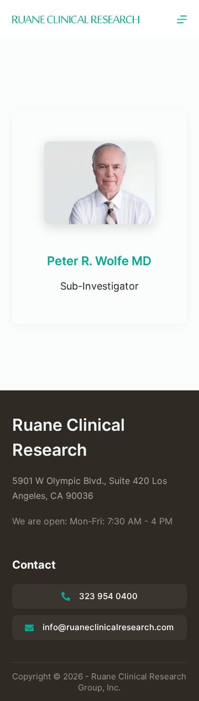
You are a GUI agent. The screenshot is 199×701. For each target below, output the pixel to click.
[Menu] (182, 19)
